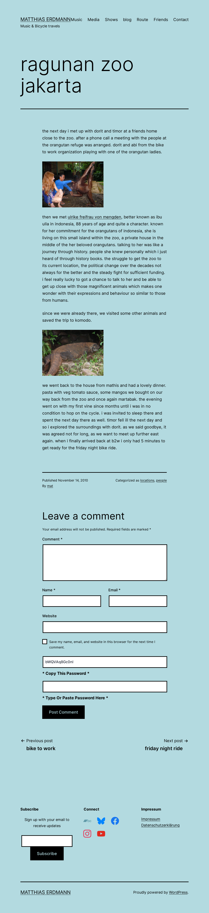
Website (49, 616)
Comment (52, 539)
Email (114, 590)
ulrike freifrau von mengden (94, 217)
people (161, 480)
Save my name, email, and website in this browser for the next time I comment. (102, 644)
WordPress (178, 892)
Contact (181, 19)
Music (76, 19)
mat (50, 486)
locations (147, 480)
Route (142, 19)
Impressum (150, 819)
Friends (161, 19)
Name (48, 590)
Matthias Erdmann (45, 19)
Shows (111, 19)
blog (127, 19)
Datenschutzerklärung (160, 825)
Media (93, 19)
